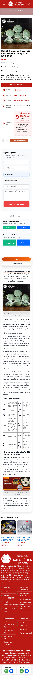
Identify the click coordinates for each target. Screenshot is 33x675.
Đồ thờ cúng (24, 629)
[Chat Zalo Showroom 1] (11, 671)
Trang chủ (13, 11)
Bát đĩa (20, 11)
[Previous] (1, 535)
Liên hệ (6, 592)
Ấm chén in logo (25, 619)
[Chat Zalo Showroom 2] (27, 671)
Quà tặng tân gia (25, 599)
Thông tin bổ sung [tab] (16, 264)
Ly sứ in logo (24, 622)
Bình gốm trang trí (26, 633)
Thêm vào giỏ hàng (19, 140)
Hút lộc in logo (24, 626)
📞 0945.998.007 (9, 242)
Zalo (24, 227)
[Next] (32, 535)
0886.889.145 (25, 120)
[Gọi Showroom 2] (22, 671)
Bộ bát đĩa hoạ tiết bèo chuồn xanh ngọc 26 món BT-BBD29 (8, 539)
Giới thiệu (7, 588)
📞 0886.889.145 (9, 227)
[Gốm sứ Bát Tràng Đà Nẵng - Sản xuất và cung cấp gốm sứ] (16, 3)
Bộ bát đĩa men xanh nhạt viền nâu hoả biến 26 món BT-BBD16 (24, 539)
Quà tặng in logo (25, 603)
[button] (4, 4)
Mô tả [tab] (16, 259)
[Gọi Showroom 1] (6, 671)
